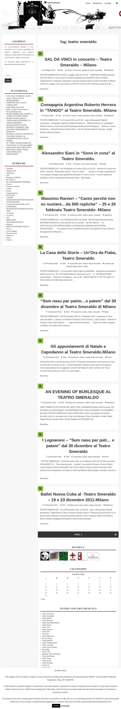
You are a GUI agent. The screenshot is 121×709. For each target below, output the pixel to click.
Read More (44, 89)
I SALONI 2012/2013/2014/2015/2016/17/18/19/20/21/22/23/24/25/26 (19, 200)
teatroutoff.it (46, 667)
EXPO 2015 (10, 195)
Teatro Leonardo (47, 645)
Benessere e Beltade (13, 177)
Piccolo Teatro (47, 638)
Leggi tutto (65, 706)
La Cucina (9, 215)
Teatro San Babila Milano (50, 623)
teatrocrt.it (45, 665)
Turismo (9, 240)
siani (83, 164)
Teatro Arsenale (47, 663)
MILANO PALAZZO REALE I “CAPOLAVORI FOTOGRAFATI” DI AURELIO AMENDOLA (18, 120)
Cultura (8, 189)
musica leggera (11, 231)
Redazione (97, 3)
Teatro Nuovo (46, 625)
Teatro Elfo (46, 632)
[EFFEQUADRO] (82, 556)
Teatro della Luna (48, 636)
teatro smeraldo (96, 70)
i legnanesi (77, 312)
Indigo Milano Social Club (15, 107)
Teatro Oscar (46, 661)
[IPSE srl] (72, 556)
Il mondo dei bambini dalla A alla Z (18, 204)
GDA (61, 70)
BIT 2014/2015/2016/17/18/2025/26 (18, 182)
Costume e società (12, 186)
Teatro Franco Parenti (49, 647)
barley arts (72, 402)
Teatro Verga (46, 658)
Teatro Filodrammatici (49, 643)
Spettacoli (9, 235)
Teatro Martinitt (47, 640)
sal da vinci (77, 70)
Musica (8, 229)
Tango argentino (83, 116)
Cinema (9, 184)
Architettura (10, 173)
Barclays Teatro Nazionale (51, 654)
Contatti (107, 3)
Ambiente (9, 168)
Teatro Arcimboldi (48, 616)
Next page (116, 534)
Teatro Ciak (46, 627)
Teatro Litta (46, 652)
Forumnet (45, 634)
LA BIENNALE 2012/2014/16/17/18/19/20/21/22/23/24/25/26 (19, 209)
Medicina (9, 224)
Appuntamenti (11, 171)
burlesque (80, 402)
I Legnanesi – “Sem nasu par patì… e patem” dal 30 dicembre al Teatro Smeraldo (78, 446)
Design (8, 191)
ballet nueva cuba (76, 505)
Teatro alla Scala (48, 614)
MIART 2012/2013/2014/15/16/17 (17, 226)
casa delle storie (76, 263)
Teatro (8, 238)
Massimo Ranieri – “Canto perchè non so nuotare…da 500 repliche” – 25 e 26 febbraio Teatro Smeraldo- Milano (78, 204)
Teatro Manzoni (47, 620)
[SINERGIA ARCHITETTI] (93, 556)
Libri (7, 218)
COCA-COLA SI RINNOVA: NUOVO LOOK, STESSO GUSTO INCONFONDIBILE (18, 98)
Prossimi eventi (11, 233)
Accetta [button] (56, 706)
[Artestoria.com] (54, 556)
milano (69, 70)
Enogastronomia (11, 193)
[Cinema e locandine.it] (44, 556)
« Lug (42, 599)
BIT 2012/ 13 (10, 180)
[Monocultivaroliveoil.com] (63, 556)
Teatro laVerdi (47, 618)
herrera (68, 116)
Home (88, 3)
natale (88, 357)
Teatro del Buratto (48, 656)
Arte (7, 175)
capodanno (74, 357)
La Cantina (10, 213)
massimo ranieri (76, 215)
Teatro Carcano (47, 629)
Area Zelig (45, 649)
